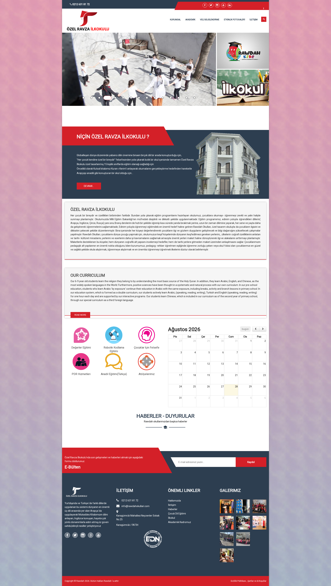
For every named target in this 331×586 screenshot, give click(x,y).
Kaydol (251, 462)
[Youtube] (223, 5)
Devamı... (89, 186)
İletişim (254, 19)
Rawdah (108, 581)
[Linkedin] (229, 5)
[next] (262, 328)
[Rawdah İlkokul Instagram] (217, 5)
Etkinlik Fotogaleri (234, 19)
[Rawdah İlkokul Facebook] (205, 5)
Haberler (172, 509)
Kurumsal (175, 19)
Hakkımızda (174, 500)
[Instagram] (83, 535)
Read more (80, 315)
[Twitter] (211, 5)
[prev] (255, 328)
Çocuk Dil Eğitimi (177, 513)
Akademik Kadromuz (179, 522)
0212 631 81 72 (81, 4)
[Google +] (90, 535)
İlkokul (171, 517)
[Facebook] (67, 535)
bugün (245, 329)
